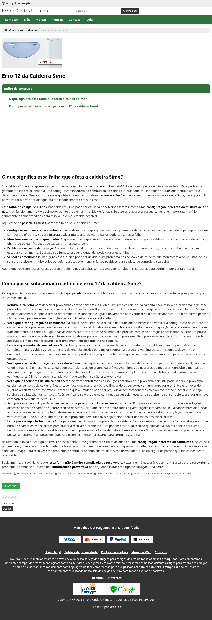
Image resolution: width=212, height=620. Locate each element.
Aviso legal (53, 552)
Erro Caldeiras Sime (81, 473)
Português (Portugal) (18, 3)
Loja (90, 20)
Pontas (58, 20)
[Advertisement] (101, 141)
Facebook (97, 578)
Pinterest (115, 578)
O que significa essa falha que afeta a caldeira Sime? (48, 99)
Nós (27, 20)
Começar (11, 20)
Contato (75, 20)
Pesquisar (131, 10)
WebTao (115, 607)
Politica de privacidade (81, 552)
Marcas (41, 20)
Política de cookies (114, 552)
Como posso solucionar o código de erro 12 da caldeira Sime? (53, 106)
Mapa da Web (141, 552)
